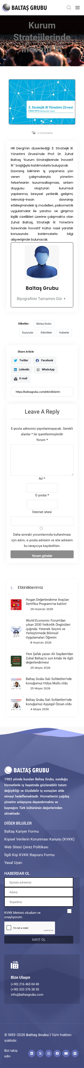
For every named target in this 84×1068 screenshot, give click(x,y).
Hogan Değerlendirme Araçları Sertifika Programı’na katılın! (47, 602)
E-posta (42, 495)
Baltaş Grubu (43, 323)
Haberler (64, 332)
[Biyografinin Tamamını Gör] (64, 298)
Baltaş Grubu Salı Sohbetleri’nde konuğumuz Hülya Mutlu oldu (49, 681)
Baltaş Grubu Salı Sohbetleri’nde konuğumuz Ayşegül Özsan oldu (49, 702)
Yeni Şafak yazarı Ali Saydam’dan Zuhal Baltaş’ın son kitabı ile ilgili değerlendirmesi (49, 658)
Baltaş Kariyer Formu (21, 831)
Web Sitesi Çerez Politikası (26, 847)
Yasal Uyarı (13, 862)
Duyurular (27, 332)
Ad (42, 478)
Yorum (42, 440)
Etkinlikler (46, 332)
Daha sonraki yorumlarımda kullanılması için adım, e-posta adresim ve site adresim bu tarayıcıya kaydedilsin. (42, 540)
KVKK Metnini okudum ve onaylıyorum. (22, 915)
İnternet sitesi (42, 512)
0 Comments (45, 133)
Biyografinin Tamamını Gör (39, 298)
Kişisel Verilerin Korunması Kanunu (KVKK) (39, 839)
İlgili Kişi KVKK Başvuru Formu (29, 855)
